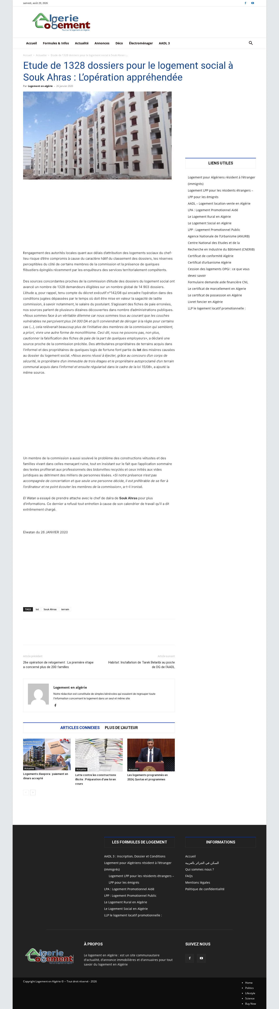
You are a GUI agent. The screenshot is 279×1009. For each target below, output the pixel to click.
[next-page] (33, 792)
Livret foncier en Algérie (205, 302)
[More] (157, 635)
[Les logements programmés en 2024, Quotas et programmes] (151, 755)
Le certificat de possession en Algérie (215, 295)
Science (250, 998)
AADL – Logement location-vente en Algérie (219, 203)
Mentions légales (197, 882)
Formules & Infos (56, 43)
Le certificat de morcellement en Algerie (217, 289)
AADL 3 (164, 43)
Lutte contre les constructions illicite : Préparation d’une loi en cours (95, 779)
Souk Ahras (50, 609)
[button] (250, 43)
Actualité (81, 43)
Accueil (31, 43)
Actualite (41, 55)
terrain (65, 609)
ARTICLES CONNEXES (80, 728)
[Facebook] (245, 3)
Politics (249, 988)
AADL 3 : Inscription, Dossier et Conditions (134, 856)
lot (37, 609)
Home (249, 983)
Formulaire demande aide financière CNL (218, 282)
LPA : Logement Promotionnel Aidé (213, 210)
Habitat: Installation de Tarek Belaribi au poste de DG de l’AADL (141, 664)
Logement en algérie (40, 86)
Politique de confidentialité (205, 889)
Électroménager (141, 43)
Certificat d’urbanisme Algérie (209, 262)
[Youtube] (252, 3)
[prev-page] (26, 792)
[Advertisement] (99, 217)
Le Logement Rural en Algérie (209, 216)
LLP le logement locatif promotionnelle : (217, 308)
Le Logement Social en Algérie (209, 223)
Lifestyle (250, 993)
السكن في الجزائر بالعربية (202, 863)
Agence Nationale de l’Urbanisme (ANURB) (219, 236)
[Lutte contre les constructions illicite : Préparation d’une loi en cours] (99, 755)
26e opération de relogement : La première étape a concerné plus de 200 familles (58, 664)
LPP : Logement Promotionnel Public (214, 230)
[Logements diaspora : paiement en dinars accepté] (47, 754)
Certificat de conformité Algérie (210, 256)
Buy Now (250, 1004)
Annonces (102, 43)
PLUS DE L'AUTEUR (121, 728)
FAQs (189, 876)
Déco (119, 43)
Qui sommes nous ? (199, 869)
